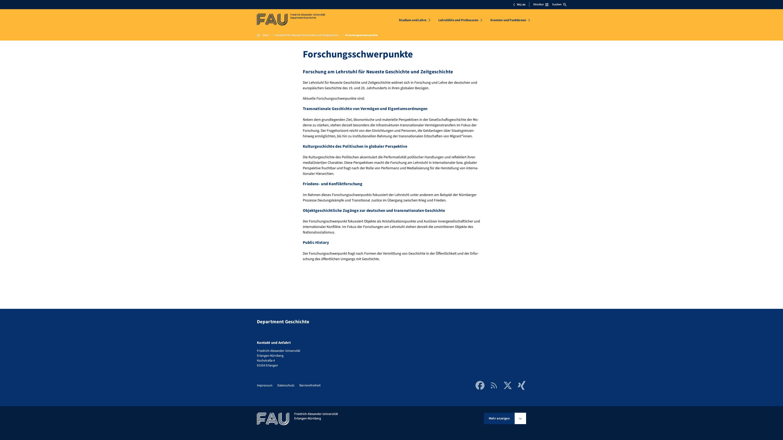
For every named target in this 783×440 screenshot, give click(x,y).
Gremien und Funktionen (508, 20)
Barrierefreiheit (310, 385)
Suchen (557, 4)
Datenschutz (285, 385)
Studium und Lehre (412, 20)
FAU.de (521, 5)
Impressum (264, 385)
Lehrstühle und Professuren (458, 20)
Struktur (538, 4)
